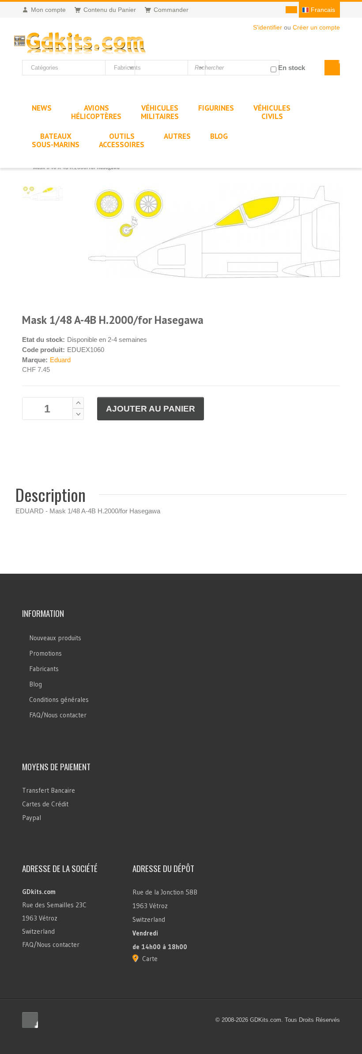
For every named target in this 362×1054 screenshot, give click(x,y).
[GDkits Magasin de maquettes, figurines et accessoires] (79, 41)
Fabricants (44, 668)
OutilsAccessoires (121, 140)
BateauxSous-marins (55, 140)
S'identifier (267, 27)
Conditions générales (59, 699)
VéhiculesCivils (271, 112)
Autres (177, 136)
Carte (150, 958)
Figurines (216, 108)
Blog (35, 684)
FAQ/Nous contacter (58, 715)
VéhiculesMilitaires (160, 112)
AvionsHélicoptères (96, 112)
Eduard (60, 360)
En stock (291, 67)
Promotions (45, 653)
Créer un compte (316, 27)
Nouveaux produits (55, 638)
